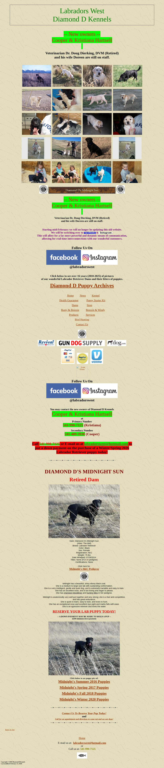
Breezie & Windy (95, 309)
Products (73, 314)
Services (90, 314)
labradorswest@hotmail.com (106, 444)
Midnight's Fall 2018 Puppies (84, 693)
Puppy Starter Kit (95, 300)
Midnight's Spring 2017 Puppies (84, 687)
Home (70, 295)
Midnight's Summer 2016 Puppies (84, 681)
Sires (89, 305)
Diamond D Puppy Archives (82, 285)
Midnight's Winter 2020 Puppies (84, 699)
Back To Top (10, 730)
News (83, 295)
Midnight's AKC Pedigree (84, 568)
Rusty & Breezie (70, 309)
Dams (75, 305)
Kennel (96, 295)
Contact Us (82, 324)
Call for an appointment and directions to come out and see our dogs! (84, 719)
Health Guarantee (68, 300)
